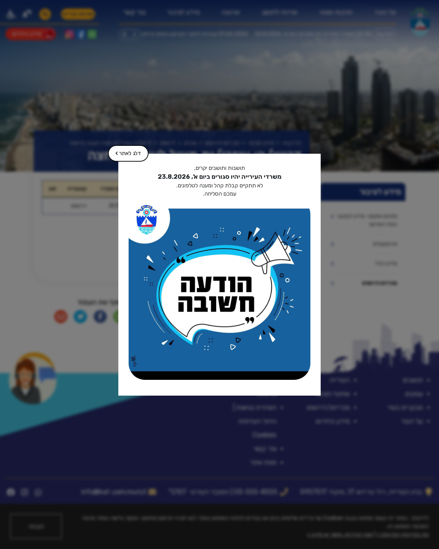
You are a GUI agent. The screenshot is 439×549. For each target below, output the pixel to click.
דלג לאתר (125, 150)
